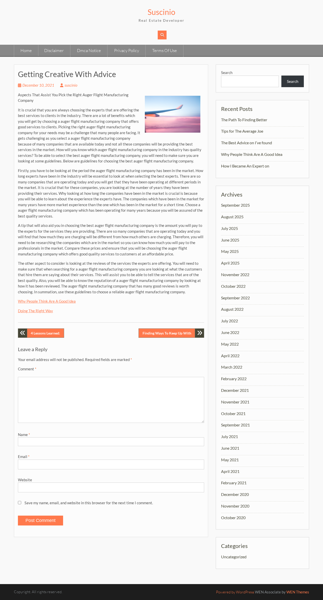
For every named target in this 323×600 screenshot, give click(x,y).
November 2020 (235, 505)
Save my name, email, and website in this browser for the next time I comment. (88, 502)
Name (24, 434)
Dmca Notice (89, 50)
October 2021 (233, 413)
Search (226, 72)
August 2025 (232, 216)
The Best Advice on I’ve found (246, 142)
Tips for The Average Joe (242, 131)
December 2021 (235, 390)
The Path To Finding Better (244, 119)
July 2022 (229, 320)
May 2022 (230, 344)
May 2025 (230, 251)
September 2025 (235, 205)
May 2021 (230, 459)
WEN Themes (297, 592)
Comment (27, 369)
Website (25, 479)
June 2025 (230, 239)
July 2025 (229, 228)
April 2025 (230, 262)
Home (26, 50)
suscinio (71, 85)
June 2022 (230, 332)
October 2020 (233, 517)
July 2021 (229, 436)
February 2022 (234, 378)
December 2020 (235, 494)
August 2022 (232, 309)
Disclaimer (54, 50)
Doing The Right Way (35, 310)
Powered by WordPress (235, 592)
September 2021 (235, 424)
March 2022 (231, 367)
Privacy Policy (126, 50)
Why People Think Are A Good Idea (47, 301)
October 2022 (233, 286)
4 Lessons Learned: (45, 333)
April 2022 (230, 355)
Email (24, 456)
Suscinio (161, 11)
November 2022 (235, 274)
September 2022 (235, 297)
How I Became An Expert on (245, 165)
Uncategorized (234, 556)
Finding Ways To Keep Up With (167, 333)
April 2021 (230, 471)
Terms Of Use (164, 50)
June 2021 (230, 448)
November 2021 (235, 401)
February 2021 (234, 482)
